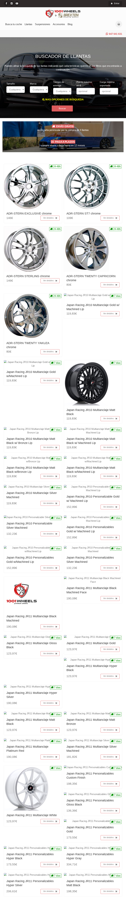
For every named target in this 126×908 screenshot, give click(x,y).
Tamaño (10, 83)
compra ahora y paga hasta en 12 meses (63, 143)
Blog (70, 24)
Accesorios (59, 24)
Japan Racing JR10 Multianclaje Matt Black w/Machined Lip (90, 469)
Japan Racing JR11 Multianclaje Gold (91, 643)
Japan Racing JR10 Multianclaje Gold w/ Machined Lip (92, 307)
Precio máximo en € (84, 84)
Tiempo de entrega (58, 84)
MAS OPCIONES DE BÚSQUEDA (64, 99)
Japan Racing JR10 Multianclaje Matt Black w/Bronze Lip (30, 469)
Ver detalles (48, 218)
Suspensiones (42, 24)
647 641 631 (115, 33)
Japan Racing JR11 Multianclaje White (31, 815)
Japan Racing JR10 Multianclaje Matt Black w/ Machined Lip (90, 441)
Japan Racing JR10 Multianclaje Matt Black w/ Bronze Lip (30, 441)
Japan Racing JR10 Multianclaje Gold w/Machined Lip (31, 374)
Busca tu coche (13, 24)
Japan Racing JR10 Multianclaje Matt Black (90, 412)
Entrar (116, 3)
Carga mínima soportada (107, 84)
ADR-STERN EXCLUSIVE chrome (29, 213)
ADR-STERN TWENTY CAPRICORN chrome (91, 278)
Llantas (28, 24)
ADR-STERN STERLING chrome (28, 276)
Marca (33, 83)
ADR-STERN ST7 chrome (83, 213)
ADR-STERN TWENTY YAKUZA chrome (27, 345)
